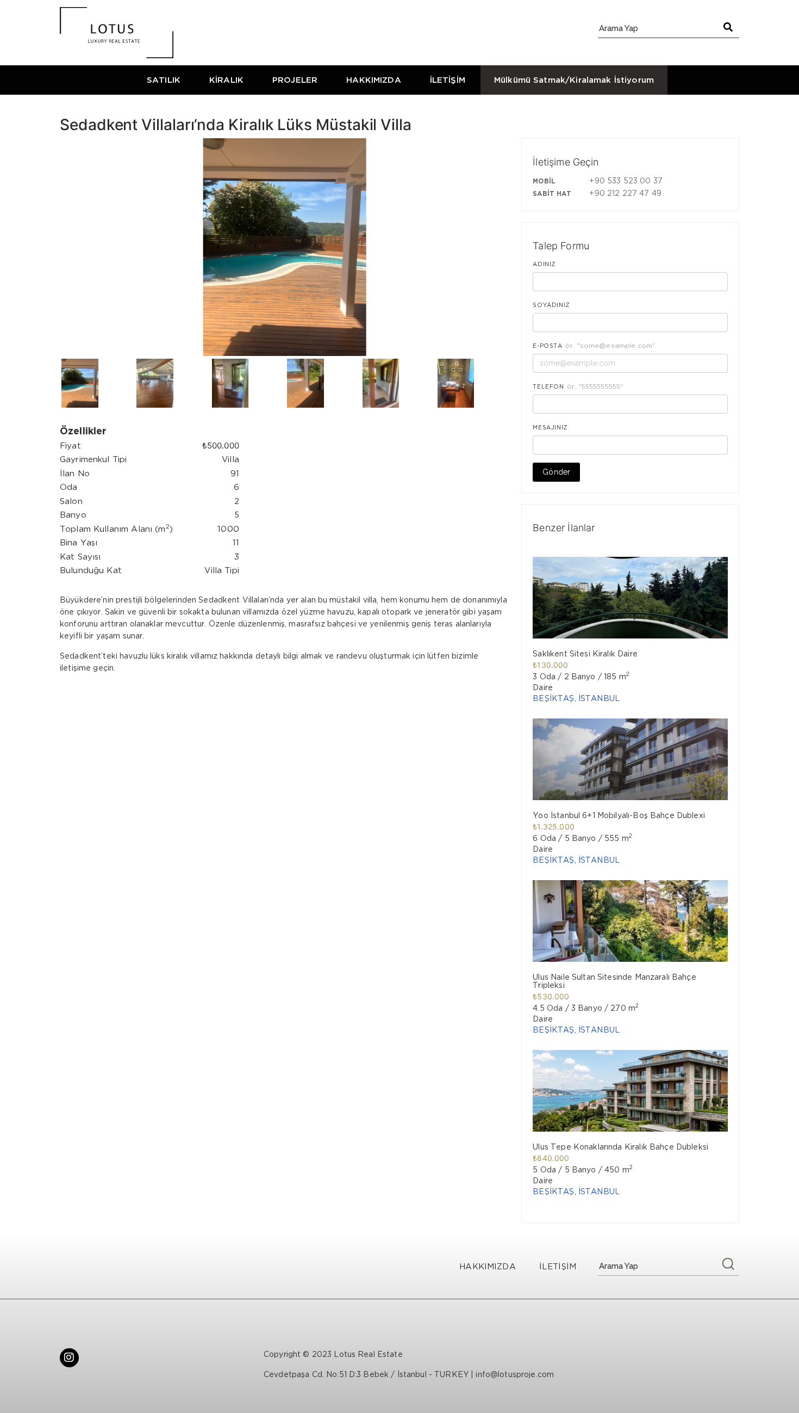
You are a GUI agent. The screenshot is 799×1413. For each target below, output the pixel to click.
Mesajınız (550, 427)
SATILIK (163, 79)
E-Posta (547, 345)
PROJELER (294, 79)
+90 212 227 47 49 (625, 193)
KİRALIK (226, 79)
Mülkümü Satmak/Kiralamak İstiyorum (574, 79)
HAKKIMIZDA (373, 79)
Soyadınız (551, 305)
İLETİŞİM (447, 79)
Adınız (544, 264)
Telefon (548, 386)
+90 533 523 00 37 (625, 180)
